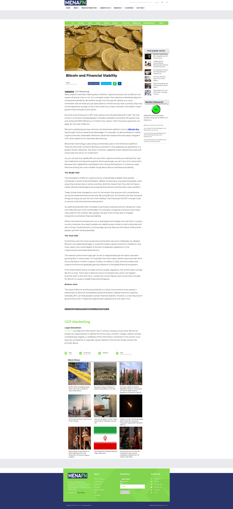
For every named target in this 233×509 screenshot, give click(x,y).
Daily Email (157, 487)
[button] (162, 2)
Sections (140, 8)
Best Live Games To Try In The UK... (154, 125)
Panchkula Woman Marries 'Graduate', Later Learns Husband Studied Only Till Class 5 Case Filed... (130, 454)
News (76, 8)
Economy (126, 23)
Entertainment (146, 23)
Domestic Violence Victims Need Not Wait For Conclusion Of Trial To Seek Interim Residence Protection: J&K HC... (131, 389)
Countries (129, 8)
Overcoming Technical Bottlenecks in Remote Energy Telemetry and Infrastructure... (155, 134)
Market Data (105, 8)
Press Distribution (88, 8)
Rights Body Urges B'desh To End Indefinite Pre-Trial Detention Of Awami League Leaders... (79, 454)
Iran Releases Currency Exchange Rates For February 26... (160, 71)
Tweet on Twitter (106, 83)
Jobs (95, 492)
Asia (98, 23)
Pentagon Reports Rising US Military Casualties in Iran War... (105, 388)
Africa (106, 23)
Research (117, 8)
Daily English (125, 479)
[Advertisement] (117, 15)
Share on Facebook (94, 83)
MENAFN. (78, 505)
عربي (157, 2)
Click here (81, 493)
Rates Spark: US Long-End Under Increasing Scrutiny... (160, 92)
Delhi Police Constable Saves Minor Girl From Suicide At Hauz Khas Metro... (79, 389)
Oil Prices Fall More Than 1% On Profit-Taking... (159, 78)
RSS (155, 492)
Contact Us (97, 484)
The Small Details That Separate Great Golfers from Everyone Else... (155, 140)
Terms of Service (99, 479)
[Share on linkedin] (119, 83)
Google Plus (158, 484)
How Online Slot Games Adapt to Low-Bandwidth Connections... (155, 129)
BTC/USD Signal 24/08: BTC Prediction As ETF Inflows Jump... (160, 56)
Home (68, 8)
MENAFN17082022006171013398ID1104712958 (87, 309)
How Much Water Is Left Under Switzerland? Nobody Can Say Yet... (105, 421)
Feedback (97, 495)
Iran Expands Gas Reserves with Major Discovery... (105, 452)
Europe (81, 23)
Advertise (97, 487)
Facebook (157, 479)
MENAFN (69, 92)
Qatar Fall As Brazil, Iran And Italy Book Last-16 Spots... (160, 85)
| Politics (114, 23)
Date (68, 83)
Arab (90, 23)
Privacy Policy (98, 481)
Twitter (156, 481)
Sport (160, 23)
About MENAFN (99, 490)
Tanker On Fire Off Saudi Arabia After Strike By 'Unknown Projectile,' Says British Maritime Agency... (131, 422)
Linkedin (157, 490)
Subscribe (125, 492)
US (70, 23)
